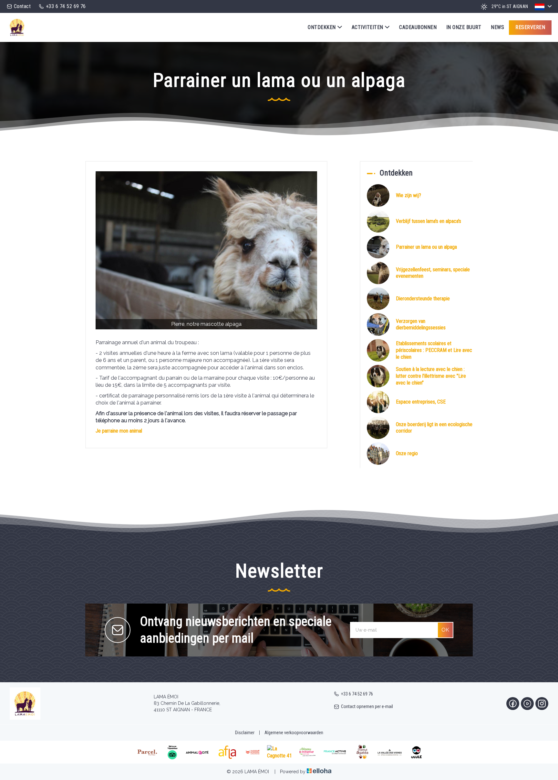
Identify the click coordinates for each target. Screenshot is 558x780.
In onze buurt (463, 27)
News (497, 27)
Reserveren (530, 27)
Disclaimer (244, 732)
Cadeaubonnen (418, 27)
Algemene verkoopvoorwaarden (293, 732)
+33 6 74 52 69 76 (357, 693)
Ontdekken (322, 27)
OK (445, 630)
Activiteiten (367, 27)
